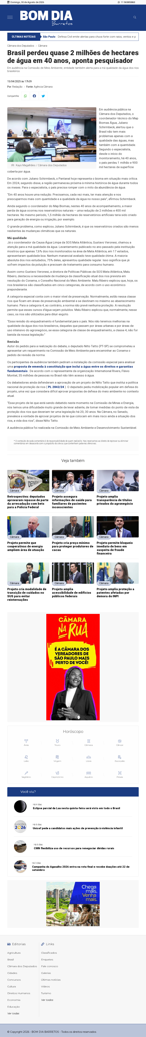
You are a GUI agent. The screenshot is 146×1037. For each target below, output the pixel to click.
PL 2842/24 (56, 387)
